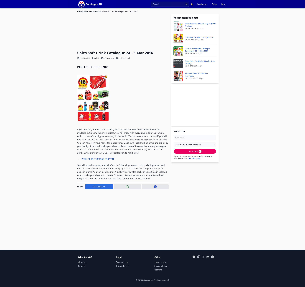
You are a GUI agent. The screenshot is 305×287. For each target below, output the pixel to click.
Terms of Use (122, 262)
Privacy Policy (122, 266)
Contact (81, 266)
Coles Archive (95, 11)
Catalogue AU (83, 11)
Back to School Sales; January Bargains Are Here (200, 24)
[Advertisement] (123, 30)
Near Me (158, 269)
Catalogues (202, 4)
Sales (214, 4)
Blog (223, 4)
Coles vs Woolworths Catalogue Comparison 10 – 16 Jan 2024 (197, 49)
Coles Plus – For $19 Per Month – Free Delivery (200, 62)
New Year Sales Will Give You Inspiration (196, 74)
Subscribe (193, 151)
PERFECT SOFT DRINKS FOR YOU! (97, 159)
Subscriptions (160, 266)
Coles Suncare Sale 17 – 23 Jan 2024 (199, 37)
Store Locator (160, 262)
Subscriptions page (194, 158)
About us (82, 262)
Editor (96, 58)
